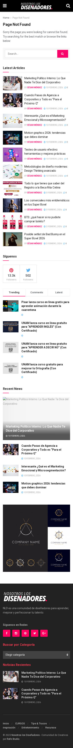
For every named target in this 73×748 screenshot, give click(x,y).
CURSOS (20, 723)
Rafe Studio (13, 739)
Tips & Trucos (39, 723)
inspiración (9, 727)
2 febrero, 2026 (54, 226)
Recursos (50, 727)
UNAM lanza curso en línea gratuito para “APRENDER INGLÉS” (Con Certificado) (44, 326)
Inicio (6, 723)
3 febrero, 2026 (54, 193)
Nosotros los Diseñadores (25, 735)
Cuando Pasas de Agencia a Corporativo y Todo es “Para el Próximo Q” (43, 99)
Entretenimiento (30, 727)
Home (6, 17)
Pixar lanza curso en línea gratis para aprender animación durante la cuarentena (45, 305)
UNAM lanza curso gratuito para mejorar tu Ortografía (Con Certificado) (42, 368)
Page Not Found (20, 17)
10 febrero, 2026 (54, 87)
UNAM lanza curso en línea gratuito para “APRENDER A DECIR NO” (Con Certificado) (44, 347)
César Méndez (34, 87)
